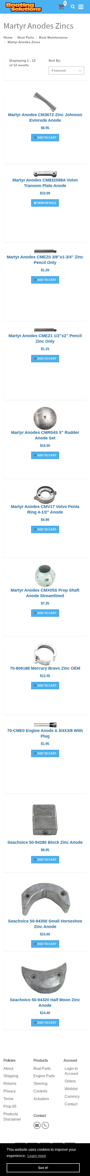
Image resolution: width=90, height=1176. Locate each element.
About (8, 1068)
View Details (46, 203)
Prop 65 (9, 1106)
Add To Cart (46, 137)
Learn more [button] (36, 1156)
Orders (70, 1081)
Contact (71, 1104)
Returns (9, 1083)
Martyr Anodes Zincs (24, 42)
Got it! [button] (43, 1168)
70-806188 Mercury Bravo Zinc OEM (45, 668)
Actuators (41, 1099)
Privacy (9, 1091)
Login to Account (71, 1071)
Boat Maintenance (53, 37)
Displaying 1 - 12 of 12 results (22, 63)
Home (7, 37)
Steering (40, 1083)
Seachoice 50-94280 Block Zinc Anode (45, 842)
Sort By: (54, 60)
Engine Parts (44, 1076)
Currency (72, 1096)
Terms (8, 1099)
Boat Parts (26, 37)
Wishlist (71, 1089)
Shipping (10, 1076)
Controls (40, 1091)
